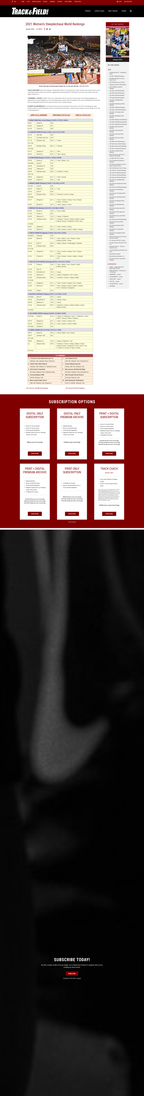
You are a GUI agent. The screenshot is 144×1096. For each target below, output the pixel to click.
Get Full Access (118, 24)
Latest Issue (99, 11)
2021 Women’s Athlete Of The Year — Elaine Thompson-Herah (118, 165)
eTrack (87, 11)
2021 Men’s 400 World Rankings (117, 95)
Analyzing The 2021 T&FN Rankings (118, 84)
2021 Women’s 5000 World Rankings (75, 388)
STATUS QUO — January (115, 279)
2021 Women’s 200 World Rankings (118, 172)
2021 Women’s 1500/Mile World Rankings (37, 388)
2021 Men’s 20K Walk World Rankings (118, 122)
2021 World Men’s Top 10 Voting (117, 82)
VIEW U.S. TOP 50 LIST (83, 115)
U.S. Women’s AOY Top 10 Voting (117, 240)
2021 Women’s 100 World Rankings (118, 170)
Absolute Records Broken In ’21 (117, 256)
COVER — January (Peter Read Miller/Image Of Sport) (117, 267)
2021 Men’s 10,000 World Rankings (118, 109)
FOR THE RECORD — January (116, 283)
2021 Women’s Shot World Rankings (118, 219)
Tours (123, 11)
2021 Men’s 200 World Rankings (117, 93)
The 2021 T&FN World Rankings (117, 76)
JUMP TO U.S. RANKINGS (38, 115)
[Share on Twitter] (47, 29)
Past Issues (112, 11)
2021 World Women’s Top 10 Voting (118, 168)
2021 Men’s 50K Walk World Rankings (118, 124)
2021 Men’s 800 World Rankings (117, 97)
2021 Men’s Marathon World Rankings (118, 119)
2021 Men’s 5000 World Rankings (117, 107)
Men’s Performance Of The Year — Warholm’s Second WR (118, 155)
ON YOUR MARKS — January (116, 276)
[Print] (50, 29)
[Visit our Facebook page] (12, 1)
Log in (79, 978)
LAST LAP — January (114, 281)
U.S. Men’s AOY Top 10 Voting (116, 158)
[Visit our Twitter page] (15, 1)
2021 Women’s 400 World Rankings (118, 175)
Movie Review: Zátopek (115, 254)
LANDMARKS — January (115, 274)
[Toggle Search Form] (131, 11)
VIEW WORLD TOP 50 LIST (61, 115)
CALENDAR (112, 286)
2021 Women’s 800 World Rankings (118, 177)
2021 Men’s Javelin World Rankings (118, 148)
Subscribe (34, 453)
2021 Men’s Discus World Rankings (118, 144)
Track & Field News (30, 11)
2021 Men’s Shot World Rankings (117, 141)
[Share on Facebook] (44, 29)
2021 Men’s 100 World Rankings (117, 90)
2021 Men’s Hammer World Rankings (118, 146)
